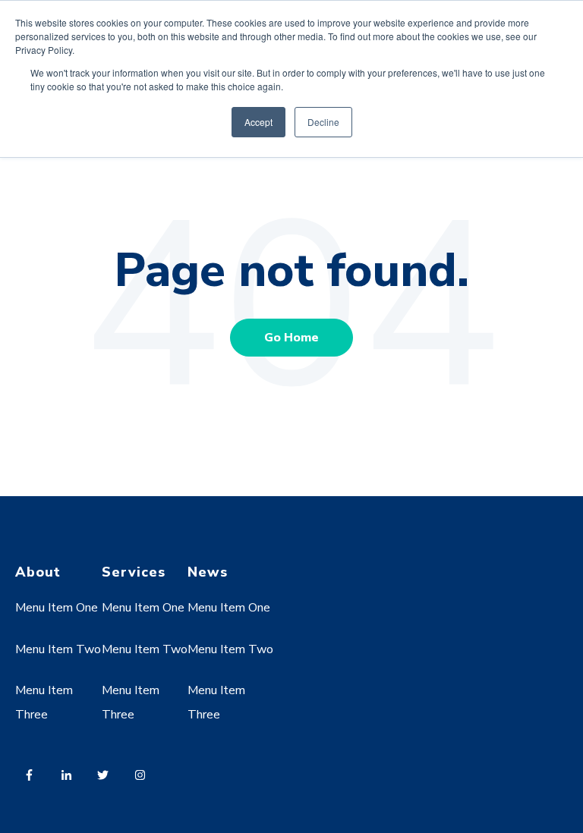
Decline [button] (323, 121)
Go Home (291, 337)
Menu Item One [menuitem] (56, 607)
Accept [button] (258, 121)
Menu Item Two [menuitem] (58, 649)
